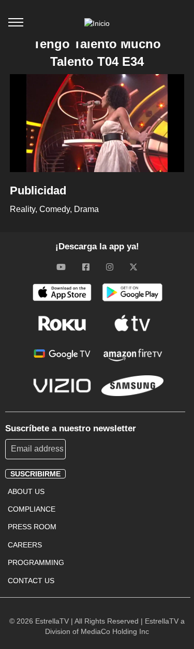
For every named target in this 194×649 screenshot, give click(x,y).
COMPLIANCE (31, 509)
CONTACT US (31, 580)
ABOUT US (26, 491)
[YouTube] (61, 266)
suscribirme (35, 474)
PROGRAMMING (36, 562)
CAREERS (25, 545)
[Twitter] (133, 266)
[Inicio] (97, 23)
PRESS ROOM (32, 527)
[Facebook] (86, 266)
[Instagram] (110, 266)
